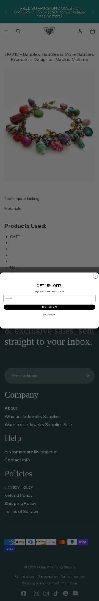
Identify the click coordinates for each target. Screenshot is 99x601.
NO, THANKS (49, 314)
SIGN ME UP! (49, 307)
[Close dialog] (95, 276)
